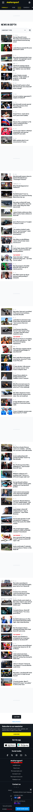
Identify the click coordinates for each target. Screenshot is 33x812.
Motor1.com (16, 768)
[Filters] (30, 30)
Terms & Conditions (8, 806)
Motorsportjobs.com (16, 771)
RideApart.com (16, 779)
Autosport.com (16, 773)
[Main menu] (3, 2)
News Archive (16, 721)
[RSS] (25, 755)
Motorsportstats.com (16, 776)
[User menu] (29, 2)
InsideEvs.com (16, 765)
